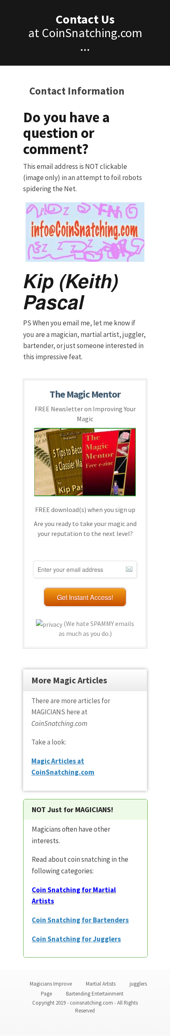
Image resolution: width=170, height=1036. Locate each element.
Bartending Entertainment (94, 993)
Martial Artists (101, 983)
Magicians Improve (51, 983)
